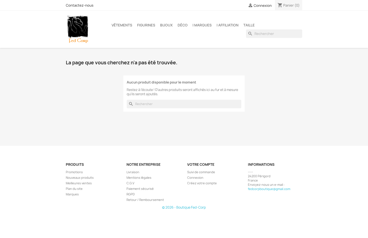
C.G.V (130, 183)
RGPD (130, 194)
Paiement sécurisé (140, 189)
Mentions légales (138, 178)
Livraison (132, 172)
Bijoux (166, 25)
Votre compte (200, 164)
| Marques (202, 25)
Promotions (74, 172)
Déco (183, 25)
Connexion (195, 178)
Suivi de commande (201, 172)
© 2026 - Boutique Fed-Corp (184, 207)
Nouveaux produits (80, 178)
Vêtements (122, 25)
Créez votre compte (202, 183)
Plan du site (74, 189)
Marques (72, 194)
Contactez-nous (79, 5)
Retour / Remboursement (145, 200)
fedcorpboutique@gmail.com (269, 189)
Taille (249, 25)
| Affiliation (228, 25)
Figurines (146, 25)
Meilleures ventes (79, 183)
